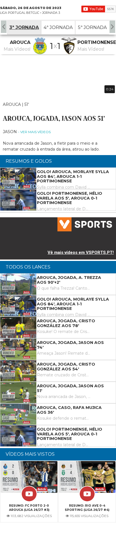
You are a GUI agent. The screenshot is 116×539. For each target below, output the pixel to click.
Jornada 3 (51, 13)
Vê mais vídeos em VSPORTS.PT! (81, 252)
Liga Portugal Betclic (19, 13)
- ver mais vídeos (34, 132)
